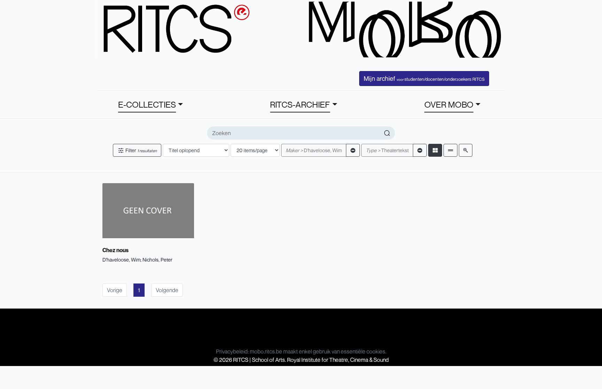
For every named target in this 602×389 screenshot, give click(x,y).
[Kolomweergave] (435, 150)
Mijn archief (424, 78)
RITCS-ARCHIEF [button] (300, 104)
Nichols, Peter (157, 260)
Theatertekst (387, 150)
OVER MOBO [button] (448, 104)
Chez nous (115, 250)
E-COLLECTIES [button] (147, 104)
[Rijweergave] (450, 150)
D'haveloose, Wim (314, 150)
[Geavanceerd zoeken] (465, 150)
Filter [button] (140, 150)
